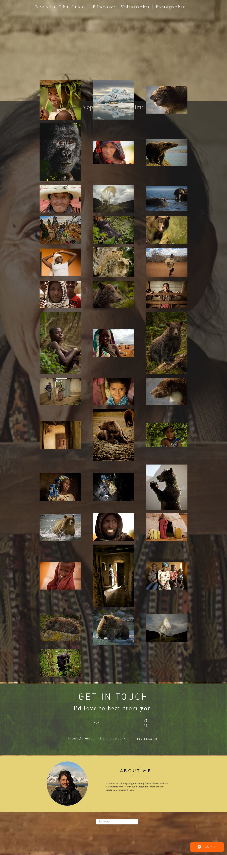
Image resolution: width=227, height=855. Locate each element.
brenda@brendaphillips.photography (96, 738)
